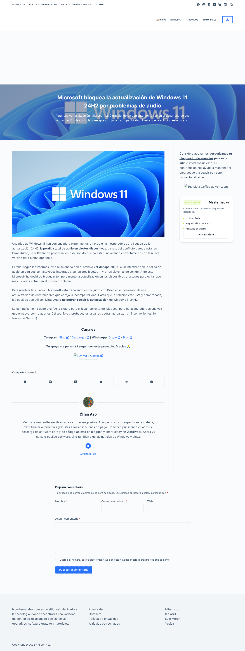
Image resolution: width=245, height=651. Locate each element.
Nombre (61, 501)
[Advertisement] (122, 57)
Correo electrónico (114, 501)
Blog (62, 337)
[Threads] (209, 4)
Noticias (175, 19)
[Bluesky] (219, 4)
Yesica (169, 623)
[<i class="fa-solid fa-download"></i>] (227, 19)
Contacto (102, 4)
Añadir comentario (68, 518)
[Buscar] (231, 4)
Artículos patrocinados (76, 4)
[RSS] (225, 4)
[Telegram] (126, 381)
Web (150, 501)
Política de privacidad (43, 4)
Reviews (193, 19)
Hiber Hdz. (172, 609)
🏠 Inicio (161, 19)
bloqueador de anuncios (196, 158)
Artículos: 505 (88, 454)
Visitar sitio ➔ (206, 234)
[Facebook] (198, 4)
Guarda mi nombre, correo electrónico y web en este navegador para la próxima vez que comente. (115, 559)
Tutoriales (209, 19)
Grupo (113, 337)
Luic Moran (172, 618)
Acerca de (18, 4)
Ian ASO (170, 614)
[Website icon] (88, 446)
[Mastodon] (203, 4)
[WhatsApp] (151, 381)
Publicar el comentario (73, 569)
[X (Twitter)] (214, 4)
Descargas (79, 337)
